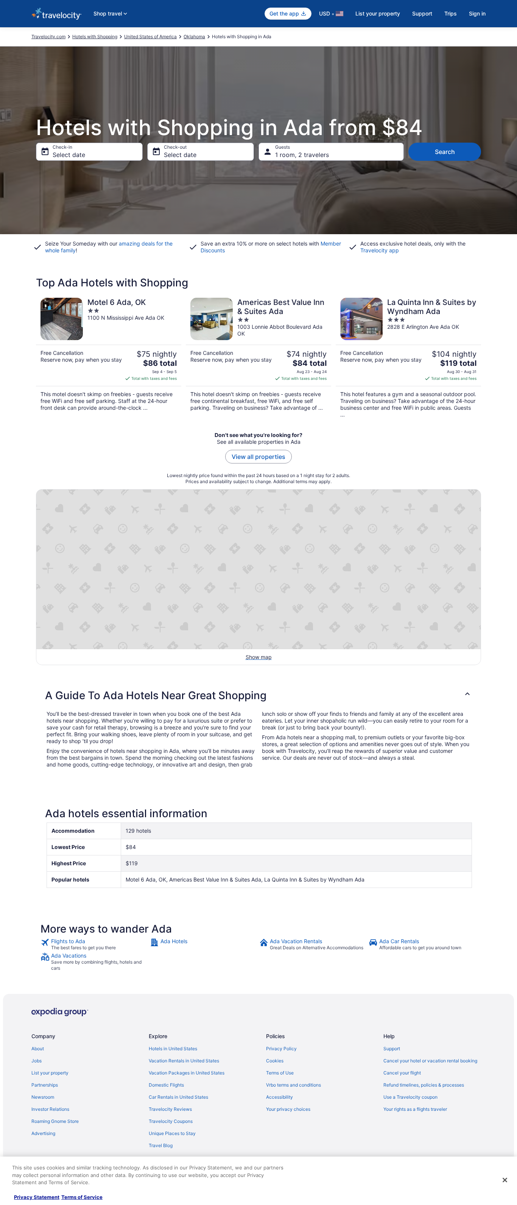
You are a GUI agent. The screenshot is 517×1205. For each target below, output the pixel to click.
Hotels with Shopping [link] (94, 36)
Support (422, 13)
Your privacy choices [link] (288, 1109)
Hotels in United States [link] (173, 1048)
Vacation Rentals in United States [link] (184, 1061)
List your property (377, 13)
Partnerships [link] (44, 1085)
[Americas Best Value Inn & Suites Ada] (258, 358)
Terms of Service (82, 1197)
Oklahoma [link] (194, 36)
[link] (94, 944)
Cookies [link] (274, 1061)
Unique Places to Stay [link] (172, 1133)
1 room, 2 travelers (302, 155)
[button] (258, 695)
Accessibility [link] (279, 1097)
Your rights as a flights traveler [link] (415, 1109)
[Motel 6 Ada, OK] (108, 358)
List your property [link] (50, 1073)
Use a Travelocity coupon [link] (410, 1097)
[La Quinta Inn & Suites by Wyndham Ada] (408, 358)
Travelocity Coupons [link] (171, 1121)
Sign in (477, 13)
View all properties (258, 456)
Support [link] (391, 1048)
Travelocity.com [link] (48, 36)
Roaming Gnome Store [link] (55, 1121)
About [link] (37, 1048)
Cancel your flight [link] (402, 1073)
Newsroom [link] (42, 1097)
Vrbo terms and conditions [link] (293, 1085)
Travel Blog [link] (161, 1145)
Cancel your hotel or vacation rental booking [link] (430, 1061)
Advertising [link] (43, 1133)
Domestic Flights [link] (166, 1085)
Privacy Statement (36, 1197)
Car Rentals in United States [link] (178, 1097)
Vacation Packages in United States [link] (186, 1073)
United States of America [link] (150, 36)
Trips (450, 13)
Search (445, 151)
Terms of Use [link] (280, 1073)
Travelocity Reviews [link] (170, 1109)
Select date (69, 155)
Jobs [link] (36, 1061)
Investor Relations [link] (50, 1109)
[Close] (505, 1180)
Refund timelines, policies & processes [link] (423, 1085)
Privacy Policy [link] (281, 1048)
